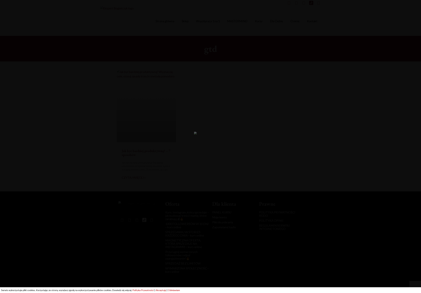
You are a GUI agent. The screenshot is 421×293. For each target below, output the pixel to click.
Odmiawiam (174, 290)
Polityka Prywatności (143, 290)
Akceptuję (161, 290)
